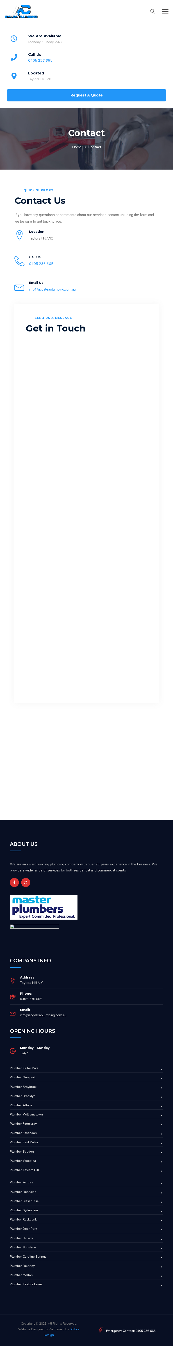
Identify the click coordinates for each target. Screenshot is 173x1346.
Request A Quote (87, 95)
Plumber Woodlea (23, 1161)
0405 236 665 (40, 60)
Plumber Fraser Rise (24, 1201)
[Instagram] (25, 882)
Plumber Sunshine (23, 1247)
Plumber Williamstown (26, 1114)
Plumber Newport (22, 1077)
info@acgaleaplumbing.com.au (52, 289)
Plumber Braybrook (23, 1087)
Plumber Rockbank (23, 1219)
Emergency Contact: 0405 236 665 (130, 1331)
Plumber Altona (21, 1105)
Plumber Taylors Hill (24, 1170)
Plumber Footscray (23, 1124)
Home (77, 147)
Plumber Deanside (23, 1192)
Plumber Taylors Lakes (26, 1284)
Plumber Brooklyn (22, 1096)
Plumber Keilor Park (24, 1068)
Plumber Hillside (21, 1238)
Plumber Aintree (21, 1182)
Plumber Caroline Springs (28, 1256)
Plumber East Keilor (24, 1142)
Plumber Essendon (23, 1133)
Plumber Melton (21, 1275)
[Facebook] (14, 882)
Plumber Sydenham (24, 1210)
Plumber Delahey (22, 1266)
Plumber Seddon (22, 1151)
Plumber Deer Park (23, 1229)
